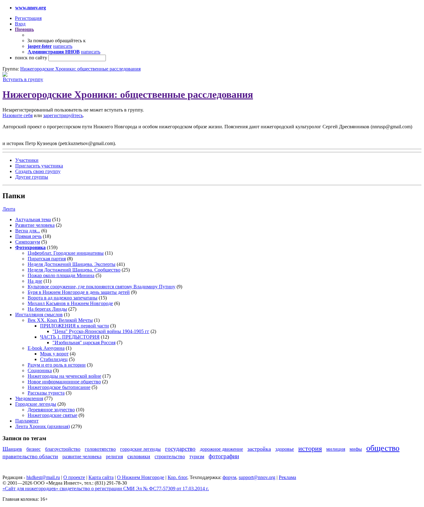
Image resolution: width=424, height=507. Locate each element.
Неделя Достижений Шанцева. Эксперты (71, 264)
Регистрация (28, 18)
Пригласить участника (39, 165)
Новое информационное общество (64, 381)
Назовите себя (17, 115)
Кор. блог (177, 477)
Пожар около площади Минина (61, 275)
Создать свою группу (38, 171)
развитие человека (81, 456)
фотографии (224, 456)
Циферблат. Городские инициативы (66, 253)
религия (114, 456)
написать (62, 46)
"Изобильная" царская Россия (83, 342)
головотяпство (100, 449)
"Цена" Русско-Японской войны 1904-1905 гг (100, 331)
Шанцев (12, 449)
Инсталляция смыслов (39, 314)
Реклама (287, 477)
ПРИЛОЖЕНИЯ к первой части (74, 325)
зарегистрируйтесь (63, 115)
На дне (35, 281)
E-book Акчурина (46, 348)
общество (382, 448)
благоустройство (62, 449)
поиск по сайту (31, 57)
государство (180, 448)
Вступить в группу (23, 79)
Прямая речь (28, 236)
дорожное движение (221, 449)
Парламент (26, 420)
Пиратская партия (47, 258)
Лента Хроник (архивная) (42, 426)
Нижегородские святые (52, 415)
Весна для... (27, 230)
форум (229, 477)
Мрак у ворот (54, 353)
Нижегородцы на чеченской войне (64, 376)
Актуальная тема (33, 219)
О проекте (74, 477)
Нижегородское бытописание (59, 387)
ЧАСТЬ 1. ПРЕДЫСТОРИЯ (70, 337)
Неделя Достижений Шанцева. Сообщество (74, 269)
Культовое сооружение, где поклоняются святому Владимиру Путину (101, 286)
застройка (259, 449)
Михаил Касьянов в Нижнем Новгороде (70, 303)
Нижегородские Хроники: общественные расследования (80, 68)
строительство (170, 456)
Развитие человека (35, 225)
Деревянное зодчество (51, 409)
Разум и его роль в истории (57, 365)
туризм (196, 456)
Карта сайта (101, 477)
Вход (20, 23)
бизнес (33, 449)
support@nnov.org (257, 477)
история (310, 448)
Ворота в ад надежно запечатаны (62, 297)
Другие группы (31, 177)
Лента (8, 209)
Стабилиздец (54, 359)
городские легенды (140, 449)
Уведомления (29, 398)
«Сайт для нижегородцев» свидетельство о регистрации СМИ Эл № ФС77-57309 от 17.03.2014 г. (105, 488)
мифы (356, 449)
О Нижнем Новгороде (140, 477)
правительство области (30, 456)
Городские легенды (35, 404)
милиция (335, 449)
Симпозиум (27, 241)
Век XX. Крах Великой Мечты (60, 320)
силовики (138, 456)
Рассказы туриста (46, 392)
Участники (26, 160)
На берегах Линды (47, 309)
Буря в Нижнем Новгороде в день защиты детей (79, 292)
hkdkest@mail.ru (43, 477)
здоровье (284, 449)
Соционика (40, 370)
